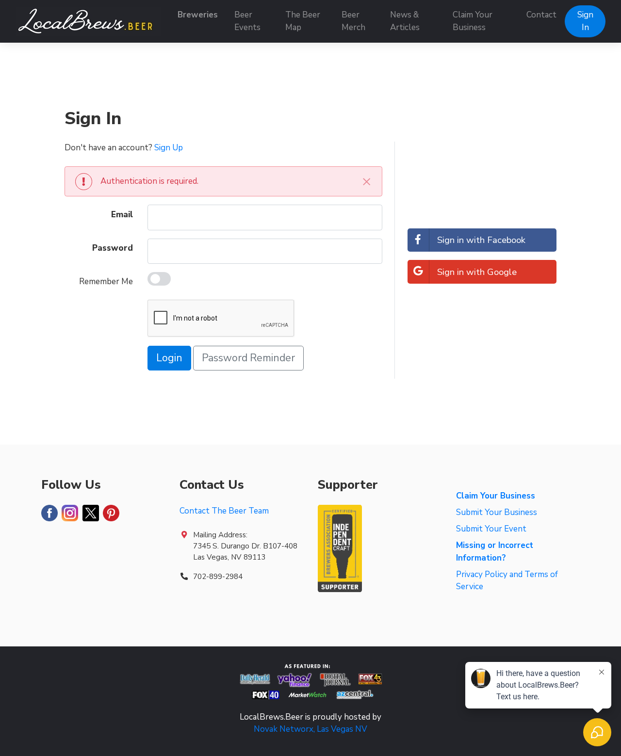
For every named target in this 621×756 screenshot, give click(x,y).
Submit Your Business (496, 512)
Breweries (198, 14)
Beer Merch (353, 21)
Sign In (585, 21)
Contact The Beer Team (224, 510)
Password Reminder (248, 358)
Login (169, 358)
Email (122, 214)
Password (112, 248)
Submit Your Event (491, 528)
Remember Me (106, 281)
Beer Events (247, 21)
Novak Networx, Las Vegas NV (310, 729)
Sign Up (168, 147)
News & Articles (405, 21)
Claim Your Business (472, 21)
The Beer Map (302, 21)
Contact (541, 14)
